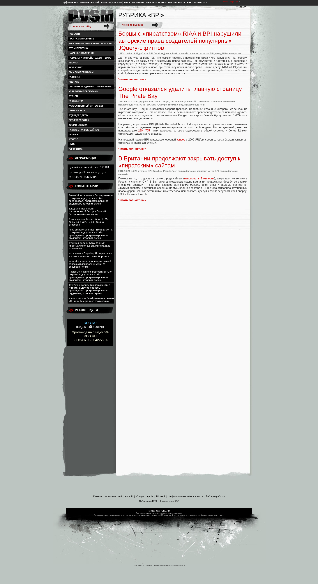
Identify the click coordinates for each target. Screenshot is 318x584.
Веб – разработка (197, 2)
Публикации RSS (148, 501)
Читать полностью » (132, 79)
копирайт (184, 53)
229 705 (144, 130)
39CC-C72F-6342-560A (82, 177)
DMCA (157, 101)
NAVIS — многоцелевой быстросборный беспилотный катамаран (87, 211)
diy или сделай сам (81, 72)
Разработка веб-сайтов (84, 130)
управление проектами (83, 91)
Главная (73, 2)
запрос (180, 139)
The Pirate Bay (178, 101)
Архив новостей (89, 2)
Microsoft (138, 2)
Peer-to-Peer (170, 171)
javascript (75, 67)
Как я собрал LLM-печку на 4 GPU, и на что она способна (88, 222)
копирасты (196, 53)
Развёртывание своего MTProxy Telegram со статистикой (91, 299)
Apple (126, 2)
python (73, 96)
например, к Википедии (199, 178)
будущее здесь (78, 115)
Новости (74, 34)
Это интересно (78, 48)
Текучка (73, 62)
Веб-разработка (79, 120)
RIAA (175, 53)
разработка (76, 101)
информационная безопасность (90, 43)
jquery (167, 53)
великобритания (187, 171)
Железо (73, 139)
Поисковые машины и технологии (216, 101)
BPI (151, 53)
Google (117, 2)
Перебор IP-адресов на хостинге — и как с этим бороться (90, 255)
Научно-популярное (81, 53)
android (74, 82)
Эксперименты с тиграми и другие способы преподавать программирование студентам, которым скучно (91, 199)
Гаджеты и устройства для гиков (90, 58)
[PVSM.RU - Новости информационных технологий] (91, 17)
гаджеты (74, 77)
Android (106, 2)
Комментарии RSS (169, 501)
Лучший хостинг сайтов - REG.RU (89, 167)
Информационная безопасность (165, 2)
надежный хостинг (90, 325)
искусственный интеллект (86, 106)
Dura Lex (158, 53)
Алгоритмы (76, 149)
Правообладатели (128, 104)
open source (77, 110)
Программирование (81, 38)
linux (72, 144)
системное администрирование (90, 86)
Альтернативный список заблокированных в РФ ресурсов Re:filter (90, 264)
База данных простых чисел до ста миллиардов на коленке (89, 246)
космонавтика (78, 125)
